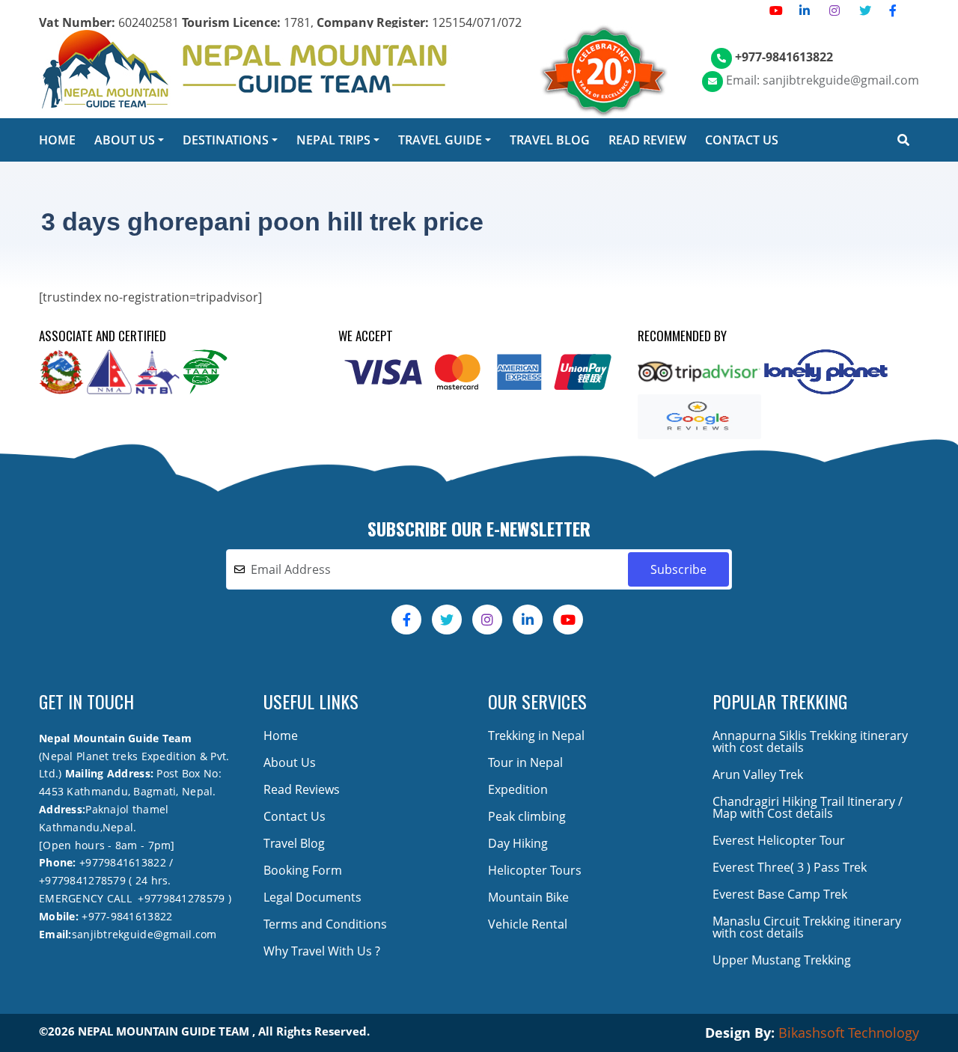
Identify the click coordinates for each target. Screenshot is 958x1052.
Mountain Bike (528, 897)
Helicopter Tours (535, 870)
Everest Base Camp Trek (780, 894)
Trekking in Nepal (536, 735)
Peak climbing (527, 816)
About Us (289, 762)
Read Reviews (301, 789)
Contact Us (294, 816)
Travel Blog (294, 843)
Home (280, 735)
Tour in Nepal (525, 762)
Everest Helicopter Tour (779, 840)
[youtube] (776, 10)
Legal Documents (312, 897)
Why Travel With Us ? (321, 951)
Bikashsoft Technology (848, 1033)
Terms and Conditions (325, 924)
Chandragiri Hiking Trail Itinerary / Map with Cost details (808, 807)
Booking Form (302, 870)
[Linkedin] (804, 10)
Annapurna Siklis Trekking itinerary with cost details (810, 741)
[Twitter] (865, 10)
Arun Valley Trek (758, 774)
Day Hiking (518, 843)
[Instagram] (834, 10)
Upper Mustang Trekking (782, 960)
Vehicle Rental (527, 924)
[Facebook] (893, 10)
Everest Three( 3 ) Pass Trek (790, 867)
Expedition (518, 789)
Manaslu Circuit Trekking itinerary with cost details (807, 927)
